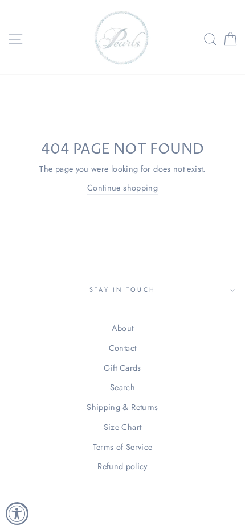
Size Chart (123, 427)
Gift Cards (122, 368)
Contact (123, 348)
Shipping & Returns (122, 407)
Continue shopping (122, 187)
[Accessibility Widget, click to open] (17, 513)
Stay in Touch (122, 289)
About (123, 328)
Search (122, 387)
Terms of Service (123, 447)
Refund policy (122, 466)
